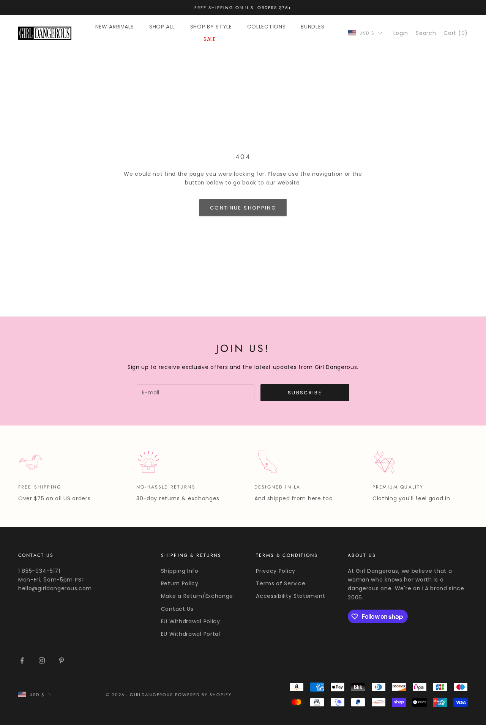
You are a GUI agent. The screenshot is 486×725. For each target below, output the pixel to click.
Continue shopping (243, 207)
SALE (210, 39)
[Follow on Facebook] (22, 660)
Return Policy (180, 583)
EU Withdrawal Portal (190, 634)
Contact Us (177, 609)
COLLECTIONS (266, 26)
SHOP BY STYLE (211, 26)
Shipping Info (180, 571)
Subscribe (305, 392)
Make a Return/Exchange (197, 596)
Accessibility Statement (290, 596)
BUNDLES (312, 26)
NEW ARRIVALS (114, 26)
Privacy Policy (275, 571)
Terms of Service (280, 583)
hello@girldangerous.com (55, 588)
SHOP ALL (162, 26)
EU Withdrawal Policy (190, 621)
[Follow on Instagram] (42, 660)
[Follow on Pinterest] (61, 660)
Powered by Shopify (203, 695)
